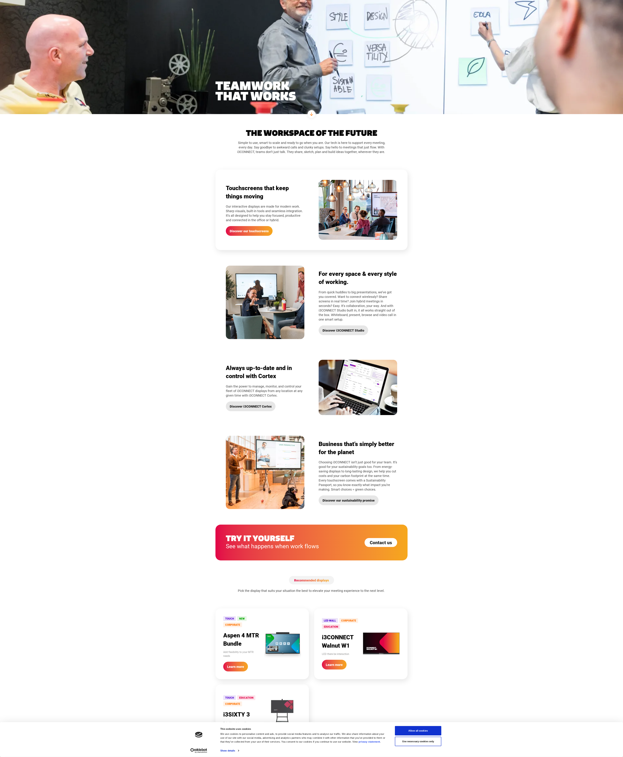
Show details (227, 750)
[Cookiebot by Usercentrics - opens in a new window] (199, 750)
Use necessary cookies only (418, 741)
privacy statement (369, 741)
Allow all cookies (418, 730)
